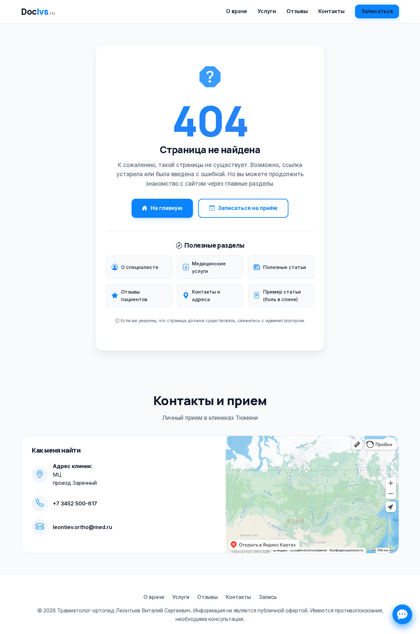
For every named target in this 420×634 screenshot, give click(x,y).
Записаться (377, 11)
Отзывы (297, 11)
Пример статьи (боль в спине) (282, 295)
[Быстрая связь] (402, 614)
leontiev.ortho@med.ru (82, 527)
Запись (268, 597)
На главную (166, 208)
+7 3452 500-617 (75, 503)
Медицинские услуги (209, 267)
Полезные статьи (284, 267)
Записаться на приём (247, 208)
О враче (236, 11)
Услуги (267, 11)
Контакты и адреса (206, 295)
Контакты (331, 11)
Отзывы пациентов (134, 295)
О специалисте (139, 267)
